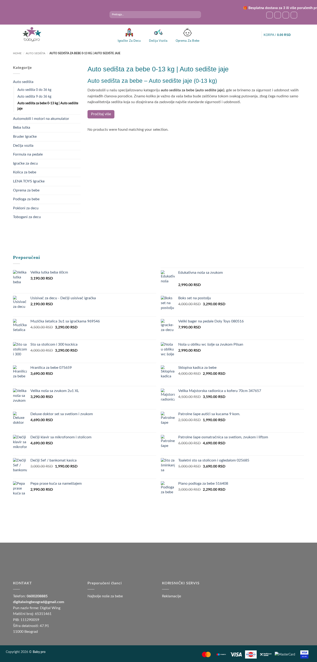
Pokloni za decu (26, 208)
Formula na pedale (28, 154)
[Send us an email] (285, 15)
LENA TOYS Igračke (29, 181)
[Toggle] (78, 82)
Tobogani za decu (27, 217)
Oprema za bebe (26, 190)
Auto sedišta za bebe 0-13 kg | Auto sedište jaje (47, 106)
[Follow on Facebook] (269, 15)
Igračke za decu (25, 163)
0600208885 (37, 596)
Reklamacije (171, 596)
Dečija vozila (23, 145)
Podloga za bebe (26, 199)
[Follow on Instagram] (277, 15)
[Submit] (197, 14)
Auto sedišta (35, 53)
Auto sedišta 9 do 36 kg (34, 96)
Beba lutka (21, 127)
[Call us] (294, 15)
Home (17, 53)
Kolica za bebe (24, 172)
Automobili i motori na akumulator (41, 119)
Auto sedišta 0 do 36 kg (34, 90)
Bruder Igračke (25, 136)
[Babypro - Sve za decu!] (31, 34)
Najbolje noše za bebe (105, 596)
